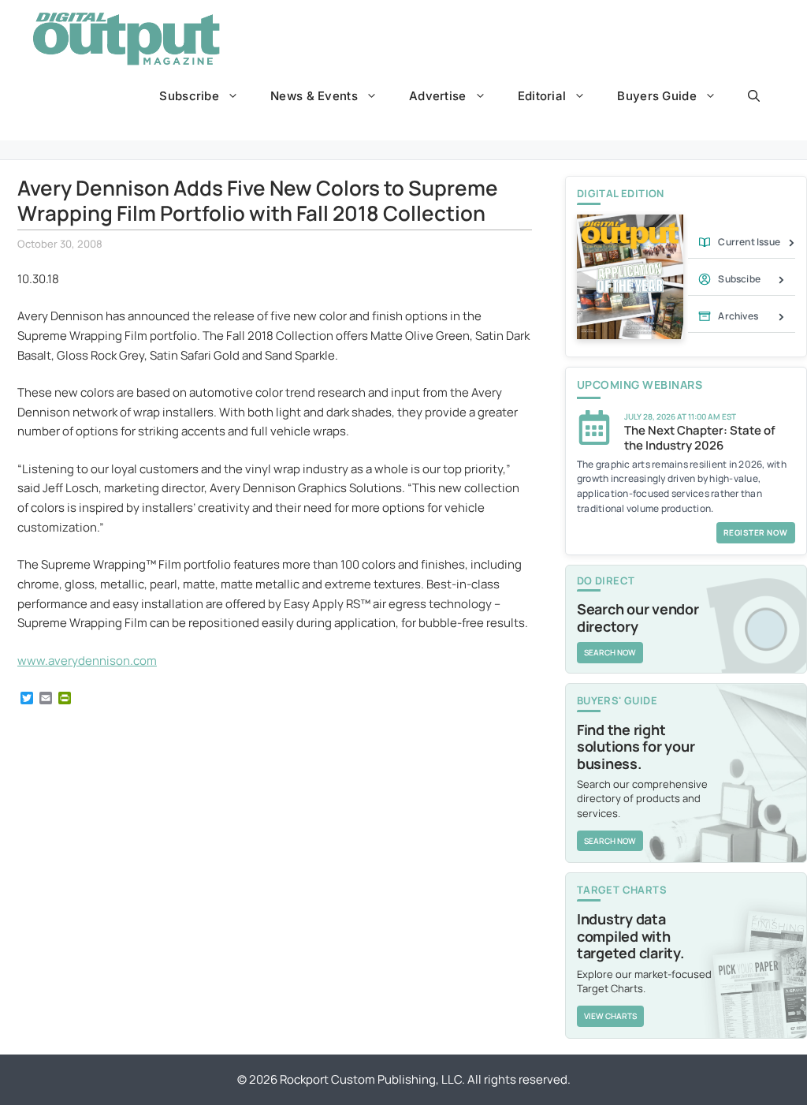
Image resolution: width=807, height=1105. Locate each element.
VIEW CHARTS (610, 1015)
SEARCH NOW (610, 652)
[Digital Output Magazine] (126, 38)
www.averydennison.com (87, 660)
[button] (753, 96)
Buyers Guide (657, 95)
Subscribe (189, 95)
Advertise (438, 95)
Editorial (542, 95)
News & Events (314, 95)
